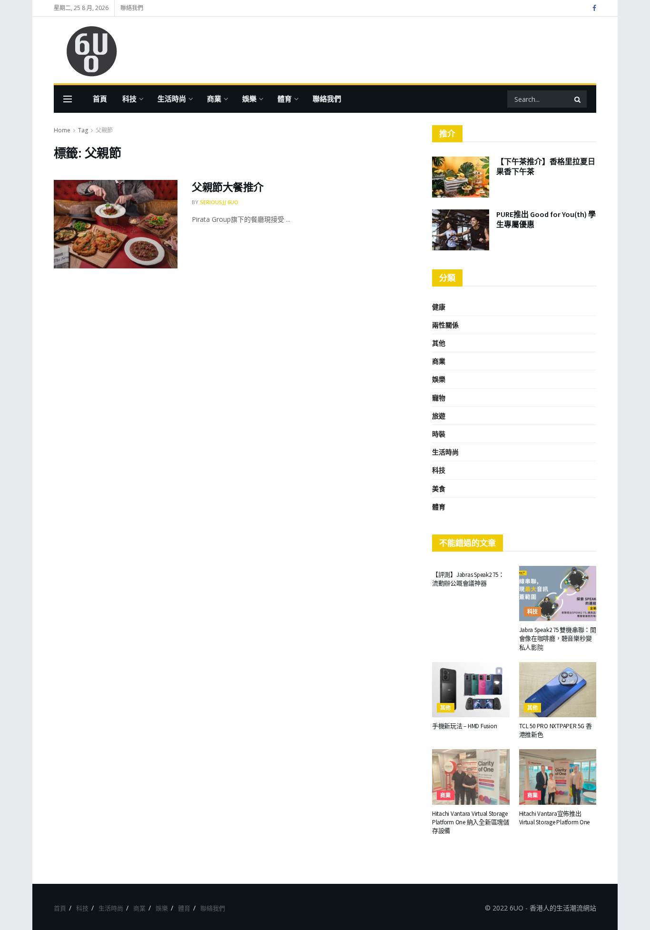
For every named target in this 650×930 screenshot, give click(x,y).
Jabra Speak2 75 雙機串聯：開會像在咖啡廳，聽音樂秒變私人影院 (557, 638)
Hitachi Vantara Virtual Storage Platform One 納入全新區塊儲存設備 (470, 822)
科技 (129, 98)
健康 (438, 306)
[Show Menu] (67, 99)
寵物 (438, 397)
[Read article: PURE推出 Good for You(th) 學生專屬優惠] (460, 229)
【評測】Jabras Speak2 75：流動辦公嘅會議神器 (468, 579)
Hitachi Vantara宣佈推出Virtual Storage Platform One (554, 818)
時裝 (438, 433)
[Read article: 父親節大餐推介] (115, 224)
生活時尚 (172, 98)
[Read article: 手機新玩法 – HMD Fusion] (471, 689)
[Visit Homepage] (87, 50)
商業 (214, 98)
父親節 (104, 130)
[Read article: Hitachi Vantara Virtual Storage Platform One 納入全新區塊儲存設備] (471, 776)
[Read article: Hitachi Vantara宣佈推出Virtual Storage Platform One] (558, 776)
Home (62, 130)
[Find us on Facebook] (594, 8)
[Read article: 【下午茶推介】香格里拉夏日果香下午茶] (460, 177)
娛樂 (249, 98)
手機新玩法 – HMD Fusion (464, 726)
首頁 (100, 98)
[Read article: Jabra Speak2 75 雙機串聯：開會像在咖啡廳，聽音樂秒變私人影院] (558, 593)
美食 (438, 488)
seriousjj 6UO (219, 202)
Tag (83, 130)
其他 (438, 342)
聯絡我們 (131, 8)
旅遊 (438, 415)
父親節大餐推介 (228, 187)
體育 (284, 98)
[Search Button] (578, 99)
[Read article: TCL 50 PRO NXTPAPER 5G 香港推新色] (558, 689)
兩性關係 (445, 324)
